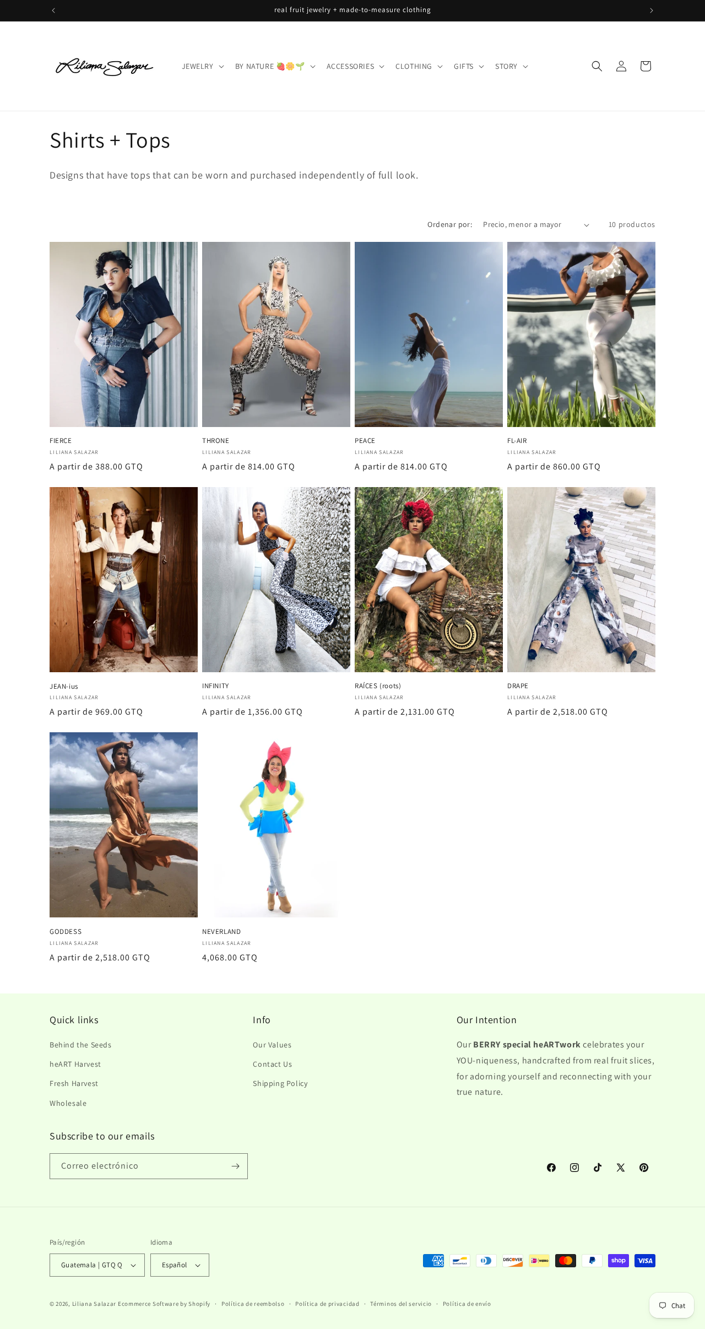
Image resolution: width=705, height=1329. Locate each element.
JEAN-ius (64, 686)
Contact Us (272, 1064)
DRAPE (518, 686)
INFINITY (215, 686)
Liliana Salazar (94, 1304)
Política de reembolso (253, 1304)
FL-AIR (517, 440)
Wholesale (68, 1103)
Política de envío (467, 1304)
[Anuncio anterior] (53, 10)
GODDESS (66, 931)
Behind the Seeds (81, 1045)
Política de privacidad (327, 1304)
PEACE (365, 440)
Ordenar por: (449, 224)
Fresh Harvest (74, 1083)
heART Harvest (75, 1064)
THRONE (216, 440)
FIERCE (61, 440)
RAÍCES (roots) (378, 686)
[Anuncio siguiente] (651, 10)
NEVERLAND (221, 931)
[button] (202, 66)
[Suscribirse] (235, 1166)
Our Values (272, 1045)
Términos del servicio (401, 1304)
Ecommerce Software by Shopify (164, 1304)
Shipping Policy (280, 1083)
